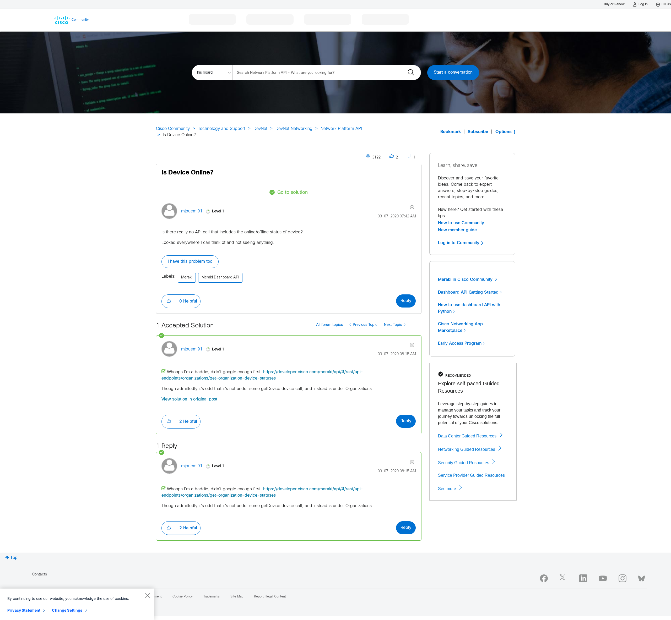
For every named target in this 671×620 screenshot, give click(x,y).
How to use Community (461, 223)
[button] (169, 301)
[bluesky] (641, 577)
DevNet (260, 129)
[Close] (147, 595)
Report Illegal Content (270, 596)
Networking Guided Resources (466, 449)
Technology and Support (221, 129)
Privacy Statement (23, 610)
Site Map (236, 596)
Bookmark (450, 132)
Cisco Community (173, 129)
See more (447, 488)
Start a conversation (453, 72)
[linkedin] (583, 578)
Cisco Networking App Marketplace (460, 327)
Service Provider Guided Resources (471, 475)
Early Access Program (459, 343)
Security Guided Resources (463, 462)
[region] (77, 604)
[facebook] (544, 578)
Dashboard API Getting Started (468, 292)
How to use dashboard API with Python (469, 308)
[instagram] (622, 578)
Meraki (186, 277)
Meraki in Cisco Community (466, 279)
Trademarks (211, 596)
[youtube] (603, 578)
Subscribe (478, 132)
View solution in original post (189, 399)
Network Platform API (341, 129)
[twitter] (563, 578)
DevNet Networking (293, 129)
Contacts (39, 574)
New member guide (457, 230)
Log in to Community (459, 243)
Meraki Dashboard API (220, 277)
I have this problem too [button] (190, 262)
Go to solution (292, 192)
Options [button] (503, 132)
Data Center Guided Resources (467, 436)
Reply (406, 301)
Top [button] (14, 558)
